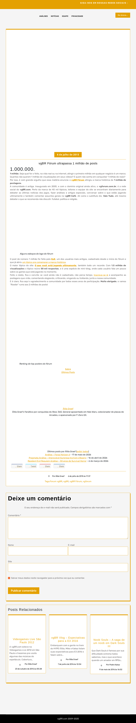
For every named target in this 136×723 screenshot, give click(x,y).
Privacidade (77, 16)
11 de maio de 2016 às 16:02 (110, 669)
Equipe (65, 16)
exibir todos (82, 451)
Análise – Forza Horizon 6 (57, 454)
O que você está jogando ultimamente (55, 265)
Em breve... (123, 15)
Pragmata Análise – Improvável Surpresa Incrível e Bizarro (57, 458)
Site (10, 561)
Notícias (55, 16)
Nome (11, 545)
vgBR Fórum (77, 180)
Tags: (47, 481)
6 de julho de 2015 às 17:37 (79, 476)
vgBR (66, 481)
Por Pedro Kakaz (113, 665)
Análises (43, 16)
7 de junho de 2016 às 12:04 (69, 664)
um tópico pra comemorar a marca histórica (44, 262)
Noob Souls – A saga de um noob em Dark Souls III (109, 643)
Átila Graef (68, 408)
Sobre (68, 369)
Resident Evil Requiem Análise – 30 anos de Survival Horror (57, 461)
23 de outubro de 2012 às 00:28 (28, 669)
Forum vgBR (56, 481)
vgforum (87, 481)
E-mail (71, 545)
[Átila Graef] (68, 390)
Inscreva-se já (101, 275)
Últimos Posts (68, 372)
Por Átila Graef (58, 476)
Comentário (14, 515)
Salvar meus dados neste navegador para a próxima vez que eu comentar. (48, 578)
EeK (53, 259)
